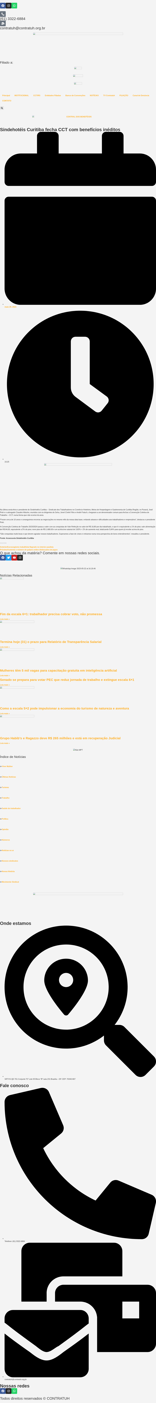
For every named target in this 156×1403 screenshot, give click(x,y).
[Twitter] (8, 558)
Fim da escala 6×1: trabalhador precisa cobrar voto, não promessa (51, 614)
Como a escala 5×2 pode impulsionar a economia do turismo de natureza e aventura (64, 708)
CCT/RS (36, 95)
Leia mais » (5, 619)
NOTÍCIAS (94, 95)
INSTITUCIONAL (22, 95)
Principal (6, 95)
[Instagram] (8, 5)
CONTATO (6, 101)
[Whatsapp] (14, 5)
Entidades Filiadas (53, 95)
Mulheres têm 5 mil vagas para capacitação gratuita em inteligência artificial (58, 670)
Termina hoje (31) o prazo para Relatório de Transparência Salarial (51, 642)
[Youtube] (14, 558)
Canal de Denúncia (141, 95)
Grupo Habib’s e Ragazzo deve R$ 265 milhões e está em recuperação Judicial (60, 738)
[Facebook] (3, 5)
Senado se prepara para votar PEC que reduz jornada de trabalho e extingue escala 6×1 (67, 680)
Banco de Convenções (75, 95)
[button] (2, 108)
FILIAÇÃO (123, 95)
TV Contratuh (109, 95)
